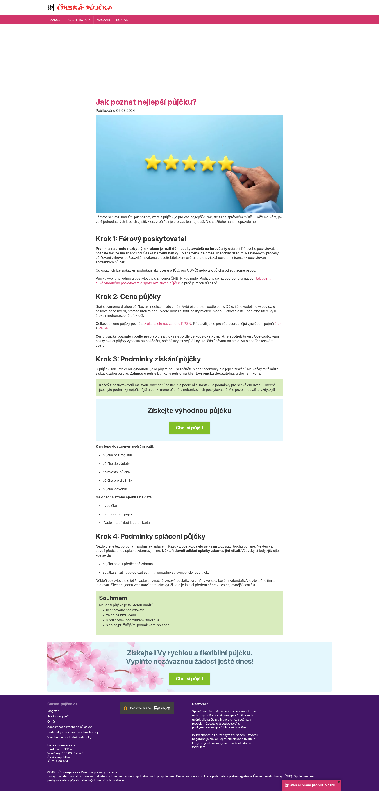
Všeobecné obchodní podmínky (69, 737)
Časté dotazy (79, 19)
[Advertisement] (189, 57)
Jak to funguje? (58, 716)
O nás (51, 721)
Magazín (103, 19)
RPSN (103, 328)
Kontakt (123, 19)
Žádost (56, 19)
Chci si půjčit (189, 427)
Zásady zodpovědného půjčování (70, 726)
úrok (278, 324)
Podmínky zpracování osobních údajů (73, 732)
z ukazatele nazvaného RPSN (167, 324)
